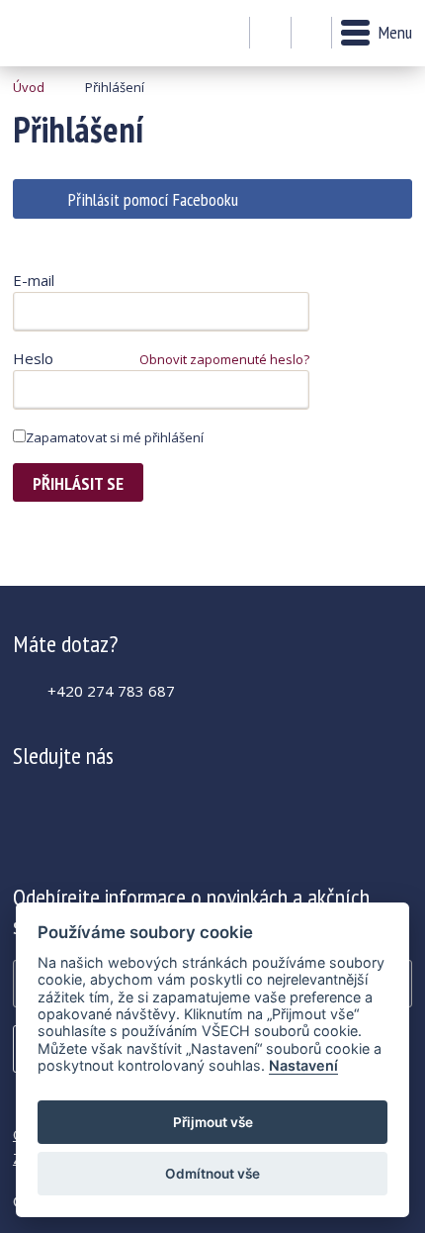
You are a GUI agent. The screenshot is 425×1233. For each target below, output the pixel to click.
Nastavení (303, 1065)
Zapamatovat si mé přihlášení (115, 437)
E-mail (33, 280)
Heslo (33, 358)
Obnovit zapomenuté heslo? (224, 359)
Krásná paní (67, 33)
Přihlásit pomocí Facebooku (153, 199)
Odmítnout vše (212, 1174)
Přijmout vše (213, 1122)
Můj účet (270, 34)
